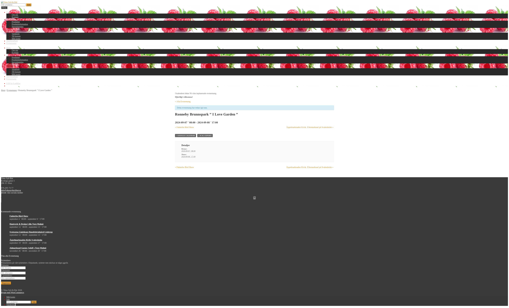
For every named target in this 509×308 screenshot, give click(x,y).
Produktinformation (20, 24)
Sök (28, 5)
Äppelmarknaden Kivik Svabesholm (26, 240)
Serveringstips (17, 26)
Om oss (15, 15)
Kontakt (15, 17)
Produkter (16, 22)
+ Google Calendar (185, 135)
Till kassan (16, 36)
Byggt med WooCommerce (12, 292)
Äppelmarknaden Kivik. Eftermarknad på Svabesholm (309, 127)
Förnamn (5, 265)
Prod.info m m (12, 19)
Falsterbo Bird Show (184, 127)
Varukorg (15, 34)
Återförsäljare (12, 41)
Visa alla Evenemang (10, 256)
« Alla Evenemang (182, 101)
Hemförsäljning (12, 29)
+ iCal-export (205, 135)
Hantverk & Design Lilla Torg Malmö (26, 224)
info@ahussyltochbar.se (11, 190)
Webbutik (10, 31)
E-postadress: (6, 275)
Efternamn (5, 270)
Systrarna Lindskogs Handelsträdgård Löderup (31, 232)
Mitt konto (16, 38)
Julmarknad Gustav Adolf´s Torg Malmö (28, 248)
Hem (8, 12)
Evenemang (11, 43)
